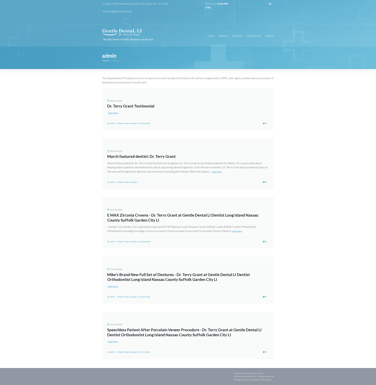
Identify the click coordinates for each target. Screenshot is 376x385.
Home (210, 35)
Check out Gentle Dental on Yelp (248, 373)
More (268, 35)
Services (237, 35)
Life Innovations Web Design (259, 379)
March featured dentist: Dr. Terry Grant (141, 156)
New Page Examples (128, 123)
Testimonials (253, 35)
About (222, 35)
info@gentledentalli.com (120, 11)
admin (112, 123)
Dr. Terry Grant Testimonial (130, 106)
